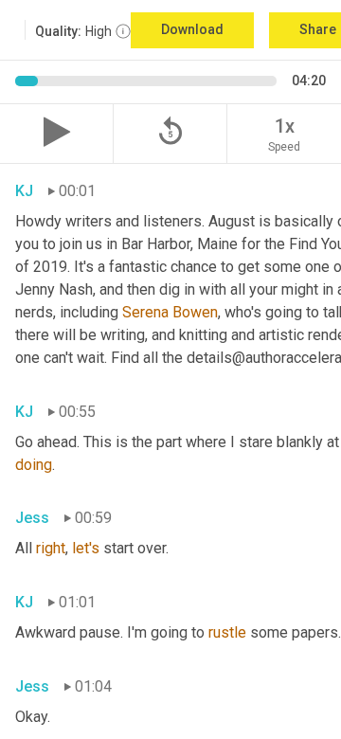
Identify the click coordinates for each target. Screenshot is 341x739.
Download (192, 29)
